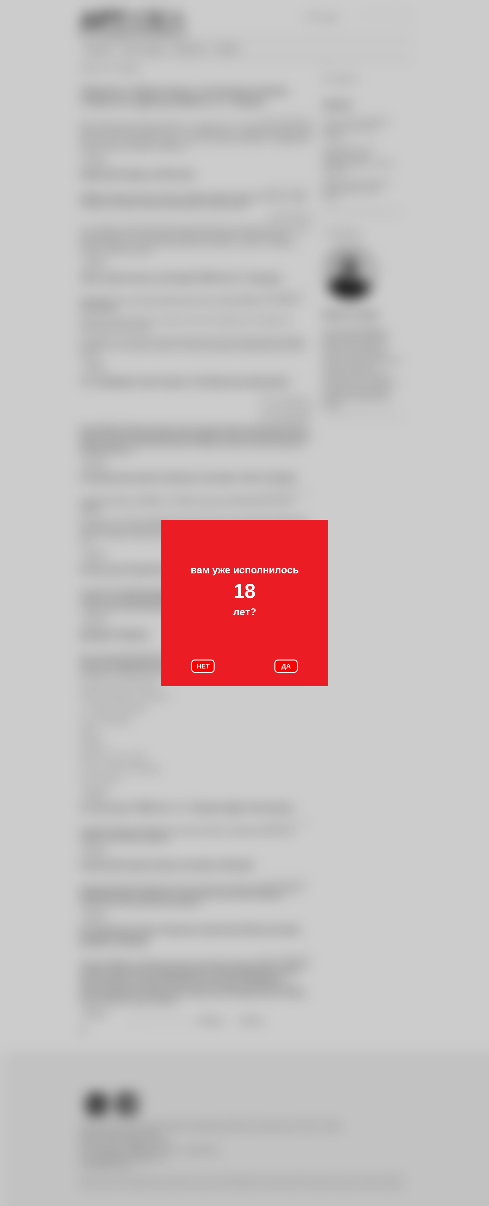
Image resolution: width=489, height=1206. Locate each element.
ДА (286, 666)
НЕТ (203, 666)
